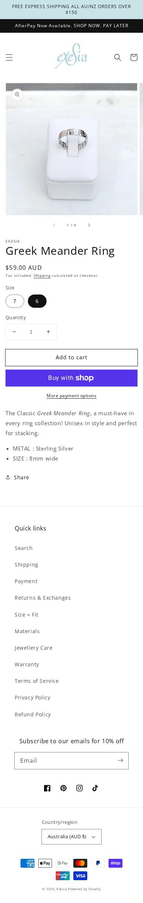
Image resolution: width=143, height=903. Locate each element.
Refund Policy (33, 714)
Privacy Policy (32, 697)
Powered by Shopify (84, 889)
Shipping (42, 275)
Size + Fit (26, 614)
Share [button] (21, 477)
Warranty (27, 664)
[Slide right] (89, 225)
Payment (26, 581)
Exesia (62, 889)
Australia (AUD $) (67, 836)
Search (24, 547)
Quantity (16, 317)
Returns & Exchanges (43, 597)
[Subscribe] (120, 760)
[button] (9, 57)
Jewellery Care (33, 647)
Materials (27, 631)
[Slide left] (54, 225)
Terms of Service (37, 680)
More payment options (71, 395)
